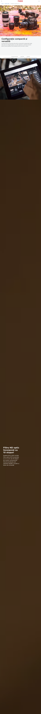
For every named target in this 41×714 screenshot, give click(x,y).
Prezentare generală (14, 56)
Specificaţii (22, 56)
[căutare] (1, 1)
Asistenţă (28, 56)
